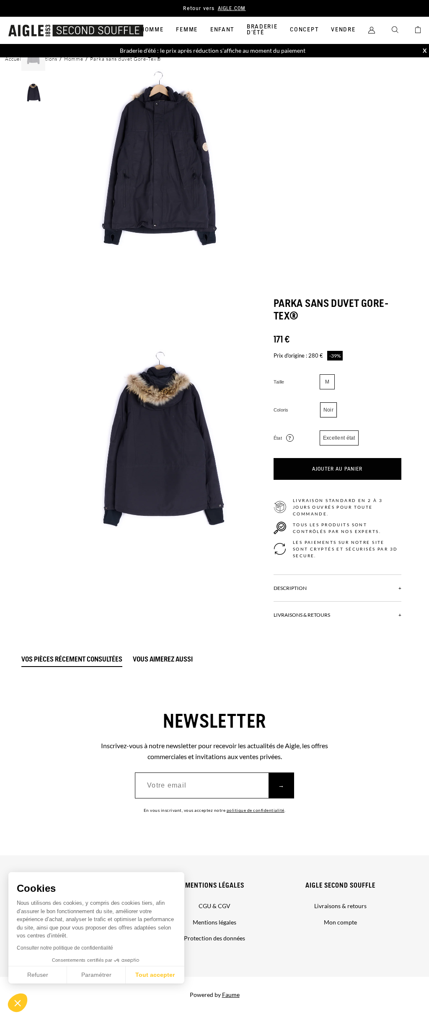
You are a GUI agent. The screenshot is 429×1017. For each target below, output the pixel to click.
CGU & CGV (214, 905)
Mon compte (340, 922)
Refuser (37, 974)
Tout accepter (155, 974)
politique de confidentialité (255, 810)
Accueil (14, 59)
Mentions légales (214, 885)
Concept (304, 29)
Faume (231, 994)
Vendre (343, 29)
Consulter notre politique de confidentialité (65, 948)
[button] (18, 1003)
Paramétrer (96, 974)
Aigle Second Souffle (340, 885)
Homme (151, 29)
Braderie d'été (262, 29)
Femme (186, 29)
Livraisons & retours (340, 905)
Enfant (222, 29)
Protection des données (214, 938)
